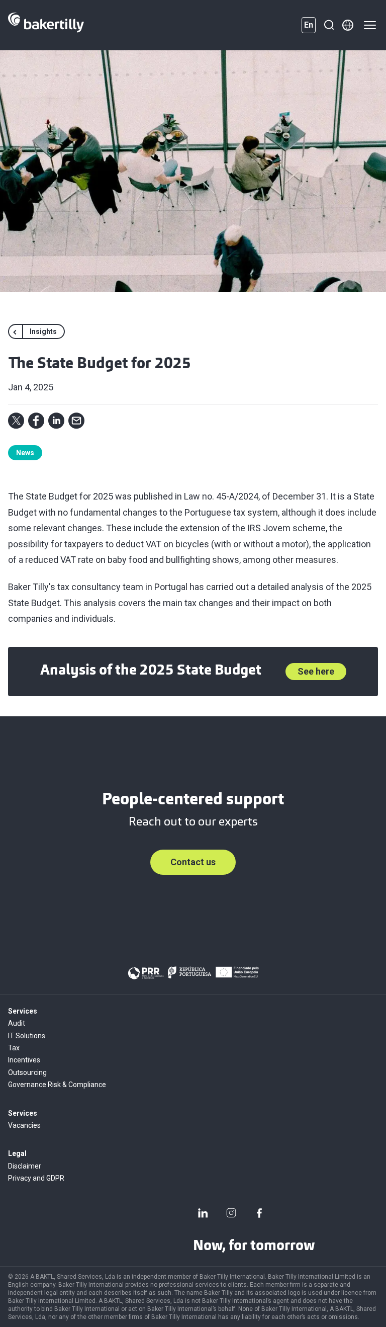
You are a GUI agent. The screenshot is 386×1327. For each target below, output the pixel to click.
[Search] (329, 25)
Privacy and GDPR (36, 1178)
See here (316, 671)
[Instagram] (231, 1213)
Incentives (24, 1060)
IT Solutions (26, 1036)
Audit (16, 1023)
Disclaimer (24, 1166)
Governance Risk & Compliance (57, 1085)
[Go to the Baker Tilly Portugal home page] (46, 25)
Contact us (193, 862)
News (25, 453)
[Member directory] (348, 25)
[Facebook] (259, 1213)
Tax (14, 1048)
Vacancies (24, 1125)
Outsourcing (27, 1072)
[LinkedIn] (203, 1213)
